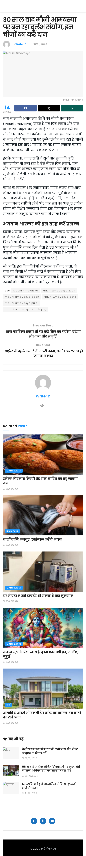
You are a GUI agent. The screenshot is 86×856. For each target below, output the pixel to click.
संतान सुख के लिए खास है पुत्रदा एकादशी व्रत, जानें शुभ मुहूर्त (41, 654)
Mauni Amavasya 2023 (59, 290)
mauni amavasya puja (21, 303)
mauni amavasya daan (22, 296)
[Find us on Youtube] (52, 821)
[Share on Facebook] (25, 108)
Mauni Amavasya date (60, 296)
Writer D (21, 44)
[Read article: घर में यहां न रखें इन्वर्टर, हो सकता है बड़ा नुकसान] (43, 571)
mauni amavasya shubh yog (25, 309)
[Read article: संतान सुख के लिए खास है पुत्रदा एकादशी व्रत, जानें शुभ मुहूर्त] (43, 628)
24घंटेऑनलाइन (47, 848)
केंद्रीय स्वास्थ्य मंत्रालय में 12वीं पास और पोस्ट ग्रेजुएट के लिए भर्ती (50, 751)
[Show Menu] (81, 6)
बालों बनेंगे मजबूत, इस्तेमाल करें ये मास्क (32, 539)
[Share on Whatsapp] (72, 108)
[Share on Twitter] (49, 108)
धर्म (8, 704)
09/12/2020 (30, 758)
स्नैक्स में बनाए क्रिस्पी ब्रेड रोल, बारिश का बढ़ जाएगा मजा (40, 481)
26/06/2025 (31, 775)
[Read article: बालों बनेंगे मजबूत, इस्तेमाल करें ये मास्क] (43, 515)
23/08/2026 (12, 488)
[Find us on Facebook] (34, 821)
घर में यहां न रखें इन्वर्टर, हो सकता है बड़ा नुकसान (38, 596)
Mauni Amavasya (25, 290)
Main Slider (13, 470)
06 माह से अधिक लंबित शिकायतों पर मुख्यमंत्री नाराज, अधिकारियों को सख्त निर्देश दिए (51, 769)
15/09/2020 (30, 793)
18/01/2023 (40, 44)
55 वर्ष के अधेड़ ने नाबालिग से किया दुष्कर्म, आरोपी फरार (49, 786)
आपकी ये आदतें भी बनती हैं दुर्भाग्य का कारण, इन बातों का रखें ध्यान (42, 715)
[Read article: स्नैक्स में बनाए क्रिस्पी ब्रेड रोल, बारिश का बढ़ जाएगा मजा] (43, 454)
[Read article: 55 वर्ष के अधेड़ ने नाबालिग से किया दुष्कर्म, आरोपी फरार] (11, 788)
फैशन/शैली (12, 531)
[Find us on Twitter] (43, 821)
